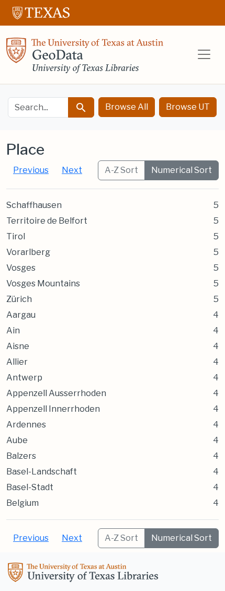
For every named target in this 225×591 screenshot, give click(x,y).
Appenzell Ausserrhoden (56, 393)
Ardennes (26, 425)
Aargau (21, 315)
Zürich (19, 299)
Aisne (17, 346)
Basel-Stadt (29, 487)
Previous (31, 170)
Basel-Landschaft (41, 472)
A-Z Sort (121, 170)
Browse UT (188, 107)
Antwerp (24, 378)
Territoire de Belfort (46, 221)
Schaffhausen (34, 205)
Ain (13, 330)
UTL (84, 574)
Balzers (21, 456)
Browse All (126, 107)
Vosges (21, 268)
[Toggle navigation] (204, 54)
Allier (17, 362)
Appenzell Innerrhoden (53, 409)
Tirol (15, 236)
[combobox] (38, 107)
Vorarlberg (28, 252)
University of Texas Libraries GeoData (84, 58)
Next (72, 170)
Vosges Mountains (43, 283)
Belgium (22, 503)
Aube (17, 440)
